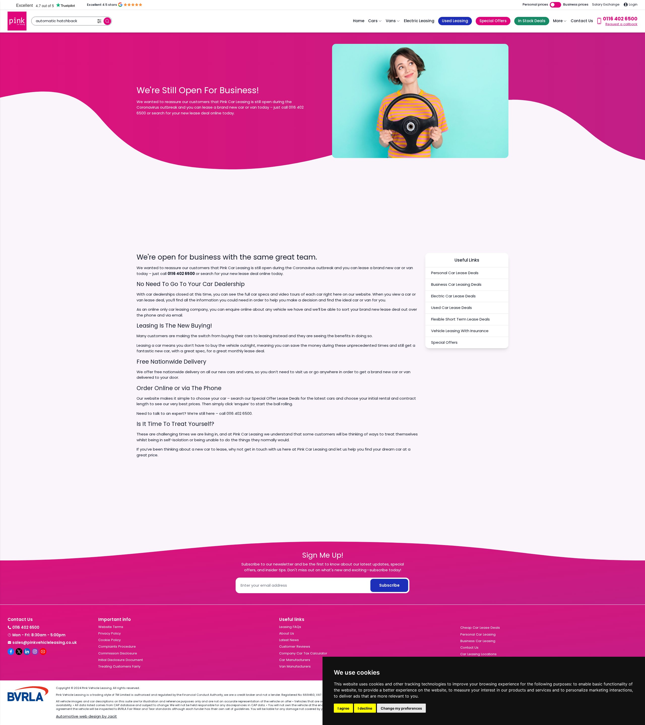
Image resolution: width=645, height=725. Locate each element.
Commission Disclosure (117, 653)
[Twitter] (19, 651)
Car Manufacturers (294, 659)
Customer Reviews (294, 646)
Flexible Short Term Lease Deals (460, 319)
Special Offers (444, 342)
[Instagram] (35, 651)
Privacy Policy (109, 633)
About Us (286, 633)
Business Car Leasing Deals (456, 284)
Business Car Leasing (477, 641)
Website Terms (110, 626)
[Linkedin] (27, 651)
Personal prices (535, 4)
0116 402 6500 (25, 627)
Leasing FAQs (290, 626)
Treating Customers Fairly (119, 666)
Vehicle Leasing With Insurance (460, 330)
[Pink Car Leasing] (17, 21)
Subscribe (389, 585)
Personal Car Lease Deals (454, 272)
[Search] (107, 21)
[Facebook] (11, 651)
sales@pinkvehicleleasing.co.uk (44, 642)
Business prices (575, 4)
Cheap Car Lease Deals (480, 627)
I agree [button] (343, 708)
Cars (373, 20)
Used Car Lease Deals (451, 307)
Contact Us (582, 20)
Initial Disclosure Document (120, 659)
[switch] (555, 5)
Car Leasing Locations (478, 654)
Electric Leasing (419, 20)
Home (358, 20)
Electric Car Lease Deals (453, 296)
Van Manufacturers (295, 666)
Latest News (289, 640)
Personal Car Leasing (478, 634)
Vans (391, 20)
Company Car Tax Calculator (303, 653)
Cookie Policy (109, 640)
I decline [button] (365, 708)
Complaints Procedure (117, 646)
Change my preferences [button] (401, 708)
